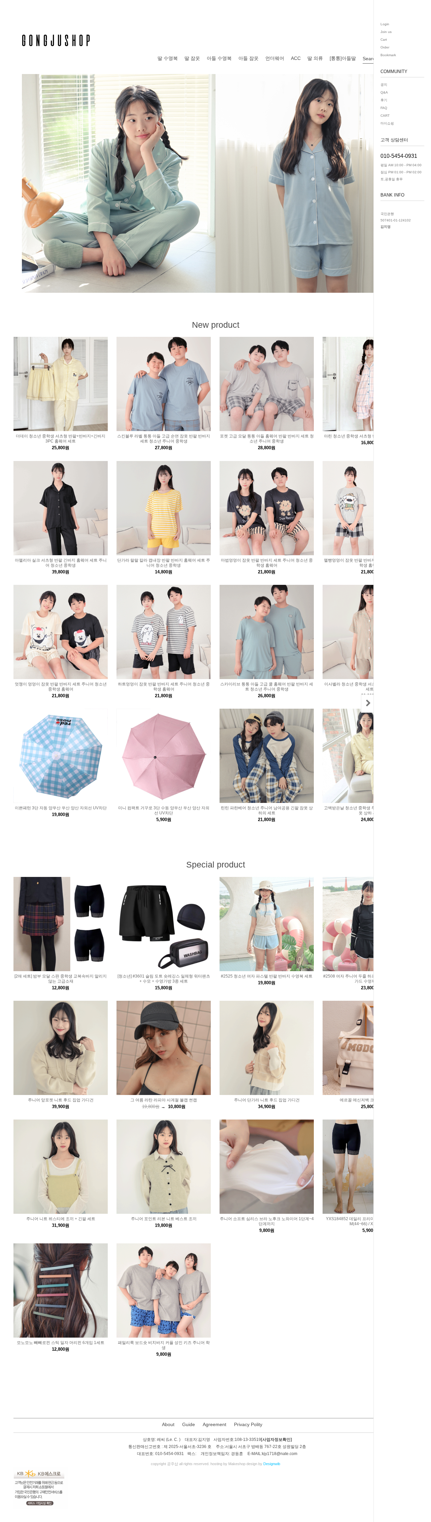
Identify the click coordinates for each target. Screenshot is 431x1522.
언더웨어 (274, 58)
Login (384, 24)
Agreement (214, 1424)
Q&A (384, 92)
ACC (296, 58)
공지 (383, 84)
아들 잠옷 (248, 58)
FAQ (383, 108)
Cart (383, 39)
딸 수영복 (168, 58)
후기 (383, 100)
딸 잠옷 (192, 58)
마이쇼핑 (387, 123)
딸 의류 (315, 58)
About (168, 1424)
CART (385, 115)
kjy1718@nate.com (279, 1454)
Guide (188, 1424)
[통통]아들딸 (343, 58)
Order (384, 47)
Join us (386, 32)
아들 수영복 (219, 58)
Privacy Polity (248, 1424)
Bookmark (388, 55)
